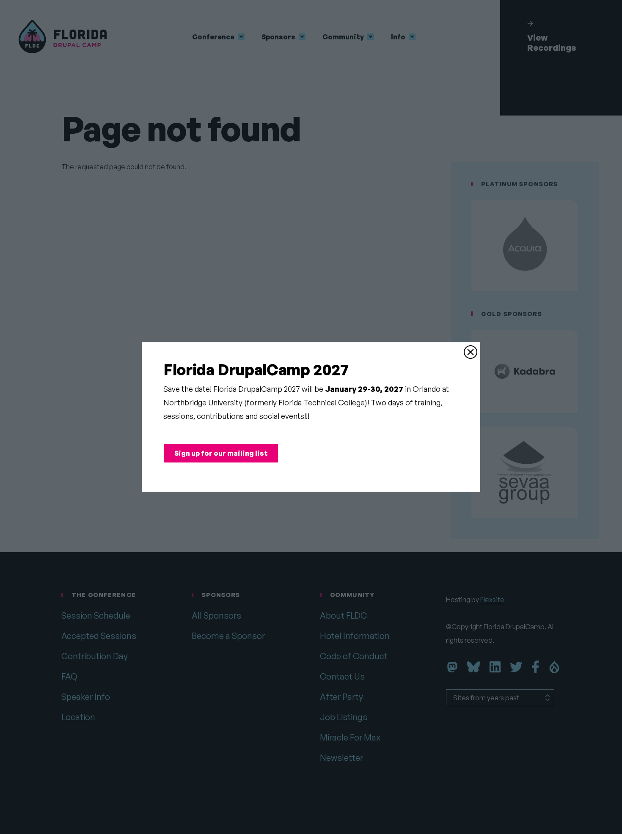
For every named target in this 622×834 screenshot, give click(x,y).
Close (470, 352)
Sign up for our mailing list (221, 453)
